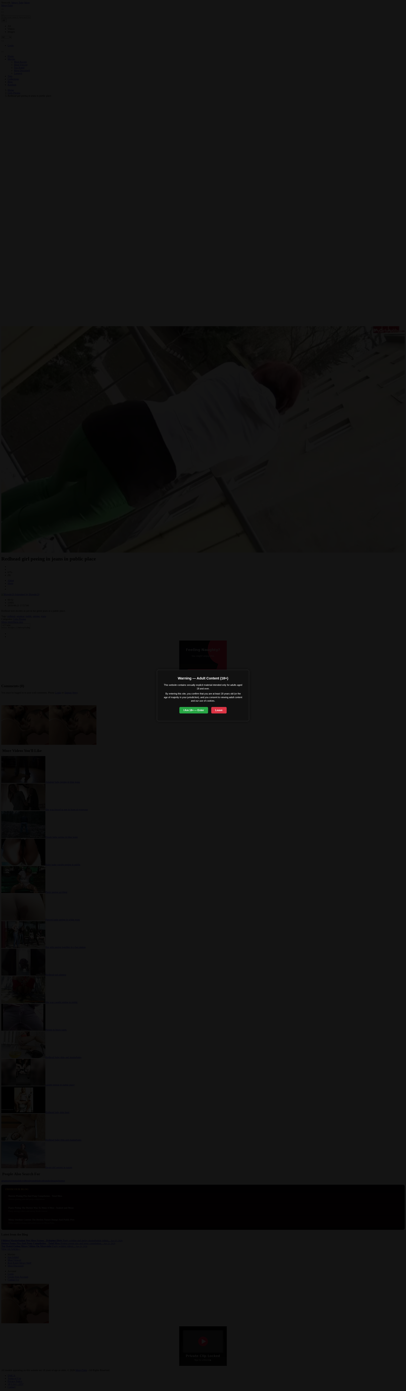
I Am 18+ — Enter (193, 710)
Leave (219, 710)
